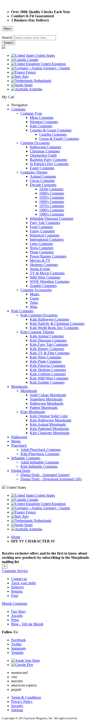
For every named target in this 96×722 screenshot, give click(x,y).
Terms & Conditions (26, 697)
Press (15, 620)
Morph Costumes (14, 603)
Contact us (19, 579)
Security (17, 706)
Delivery (17, 587)
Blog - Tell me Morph (27, 624)
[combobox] (34, 37)
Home (15, 537)
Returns (17, 591)
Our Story (18, 611)
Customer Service (15, 571)
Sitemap (17, 710)
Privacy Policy (22, 702)
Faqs (14, 596)
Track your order (23, 583)
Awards (17, 616)
